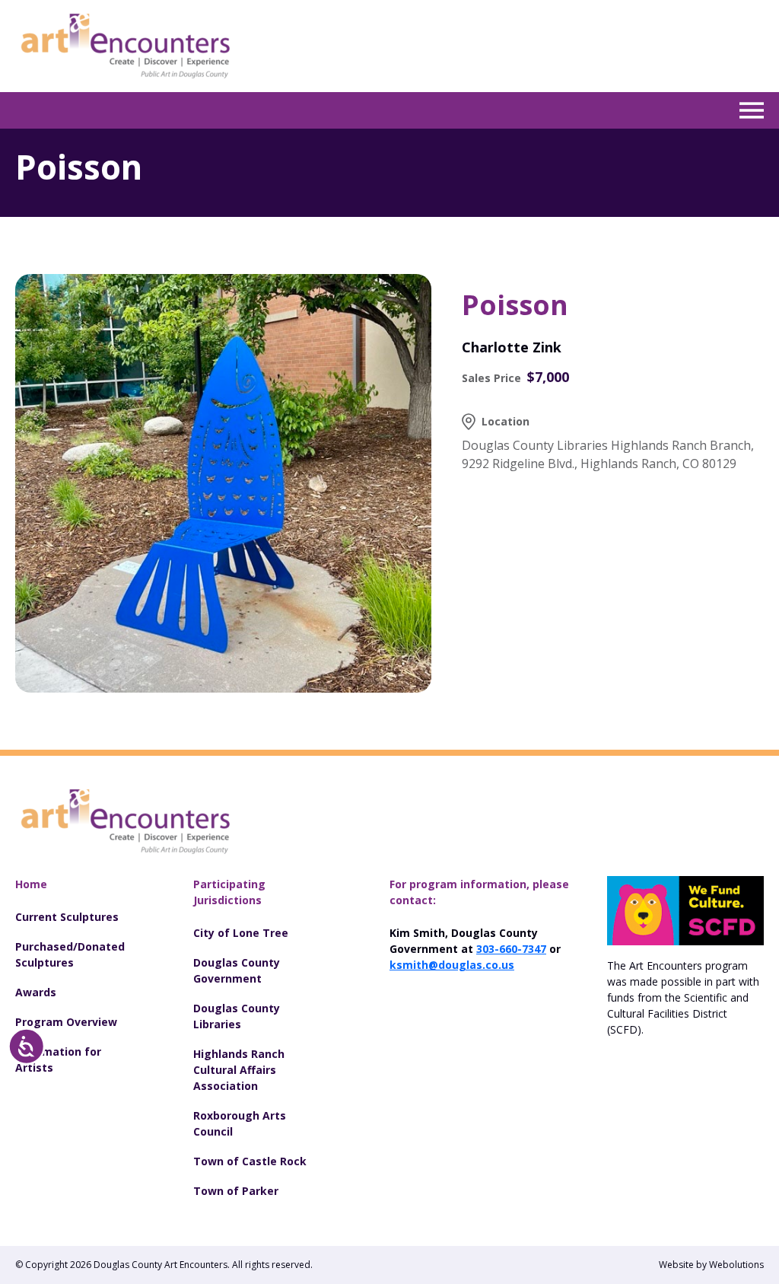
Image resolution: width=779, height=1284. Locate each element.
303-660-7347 (511, 948)
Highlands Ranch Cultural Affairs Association (239, 1070)
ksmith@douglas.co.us (452, 964)
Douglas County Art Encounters (160, 1264)
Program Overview (66, 1022)
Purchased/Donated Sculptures (70, 954)
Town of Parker (235, 1191)
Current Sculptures (67, 917)
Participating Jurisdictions (229, 892)
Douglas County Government (236, 970)
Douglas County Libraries (236, 1016)
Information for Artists (58, 1059)
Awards (35, 992)
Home (31, 884)
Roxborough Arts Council (239, 1123)
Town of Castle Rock (250, 1161)
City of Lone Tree (240, 933)
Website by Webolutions (711, 1264)
